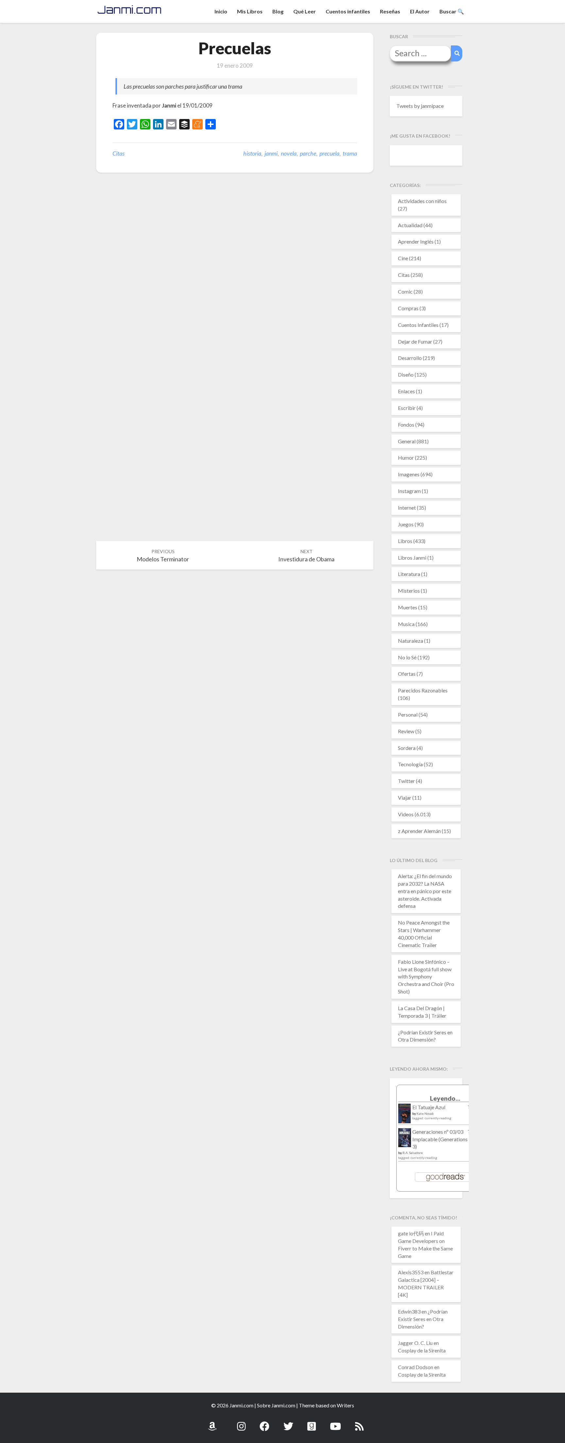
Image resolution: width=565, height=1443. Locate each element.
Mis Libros (250, 11)
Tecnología (410, 764)
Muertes (407, 607)
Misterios (409, 590)
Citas (118, 153)
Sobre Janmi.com (276, 1405)
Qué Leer (304, 11)
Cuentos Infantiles (418, 325)
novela (289, 153)
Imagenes (408, 474)
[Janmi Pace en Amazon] (212, 1422)
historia (252, 153)
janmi (271, 153)
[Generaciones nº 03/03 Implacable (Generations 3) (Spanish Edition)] (404, 1139)
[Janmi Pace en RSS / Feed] (359, 1422)
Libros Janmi (412, 557)
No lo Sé (407, 657)
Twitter (406, 781)
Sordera (407, 748)
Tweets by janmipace (420, 106)
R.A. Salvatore (412, 1153)
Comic (405, 291)
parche (308, 153)
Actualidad (410, 225)
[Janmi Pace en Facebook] (264, 1422)
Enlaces (406, 391)
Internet (407, 507)
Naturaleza (410, 640)
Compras (408, 308)
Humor (406, 457)
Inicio (220, 11)
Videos (406, 814)
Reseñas (390, 11)
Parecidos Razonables (423, 690)
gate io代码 (411, 1233)
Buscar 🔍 (451, 11)
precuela (329, 153)
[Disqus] (234, 279)
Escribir (407, 408)
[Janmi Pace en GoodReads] (311, 1422)
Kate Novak (425, 1113)
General (407, 441)
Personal (408, 714)
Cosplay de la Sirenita (422, 1350)
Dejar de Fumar (415, 341)
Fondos (406, 424)
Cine (403, 258)
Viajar (404, 797)
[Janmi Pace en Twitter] (288, 1422)
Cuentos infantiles (348, 11)
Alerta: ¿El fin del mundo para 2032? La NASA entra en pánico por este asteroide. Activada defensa (425, 891)
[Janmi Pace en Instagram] (241, 1422)
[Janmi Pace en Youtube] (335, 1422)
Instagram (409, 491)
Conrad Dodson (415, 1367)
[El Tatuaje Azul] (404, 1116)
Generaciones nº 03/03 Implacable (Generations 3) (440, 1139)
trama (350, 153)
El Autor (420, 11)
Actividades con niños (422, 201)
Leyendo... (445, 1098)
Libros (405, 541)
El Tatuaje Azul (428, 1107)
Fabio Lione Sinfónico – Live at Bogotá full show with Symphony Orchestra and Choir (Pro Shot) (426, 976)
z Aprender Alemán (419, 831)
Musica (406, 624)
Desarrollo (410, 358)
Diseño (406, 374)
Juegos (406, 524)
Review (406, 731)
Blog (277, 11)
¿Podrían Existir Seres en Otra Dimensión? (423, 1319)
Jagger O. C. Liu (415, 1343)
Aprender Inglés (416, 241)
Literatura (409, 574)
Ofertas (407, 674)
